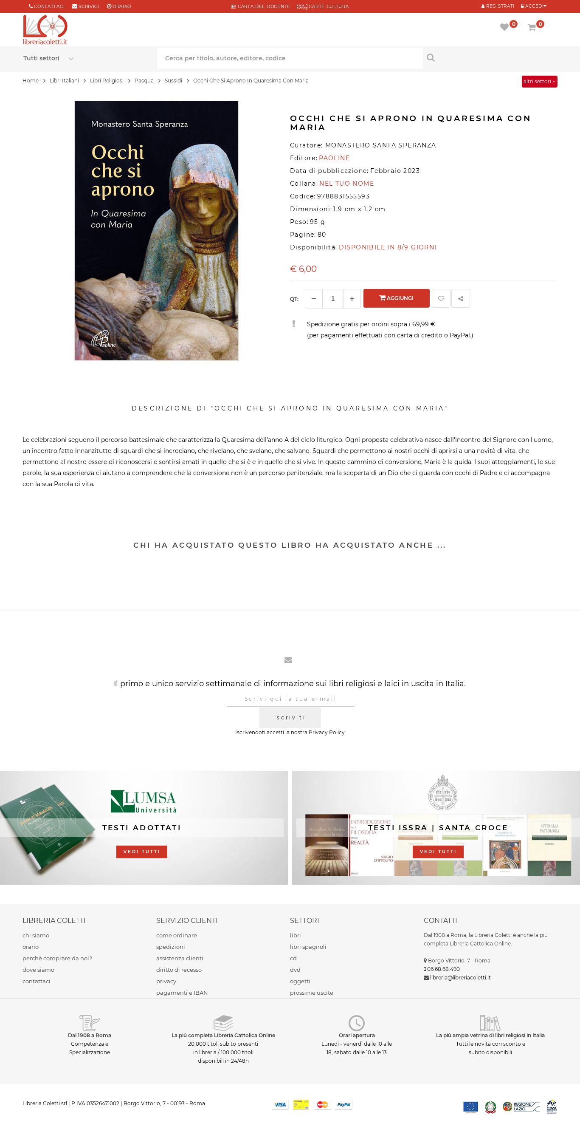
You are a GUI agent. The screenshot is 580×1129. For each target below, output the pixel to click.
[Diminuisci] (313, 298)
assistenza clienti (179, 958)
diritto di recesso (179, 969)
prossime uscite (311, 992)
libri (295, 935)
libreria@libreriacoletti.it (460, 977)
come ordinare (176, 935)
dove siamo (38, 969)
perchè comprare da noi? (57, 958)
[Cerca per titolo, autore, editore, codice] (490, 57)
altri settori (538, 81)
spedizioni (170, 946)
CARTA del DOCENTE (263, 6)
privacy (166, 981)
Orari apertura (357, 1035)
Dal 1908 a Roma (89, 1035)
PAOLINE (334, 158)
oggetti (300, 981)
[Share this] (460, 298)
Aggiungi (400, 298)
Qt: (294, 299)
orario (122, 6)
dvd (295, 969)
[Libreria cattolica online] (45, 30)
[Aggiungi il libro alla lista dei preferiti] (441, 298)
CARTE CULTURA (328, 6)
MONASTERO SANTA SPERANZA (380, 145)
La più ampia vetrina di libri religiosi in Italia (490, 1035)
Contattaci (49, 6)
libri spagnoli (308, 946)
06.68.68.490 (443, 969)
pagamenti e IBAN (182, 992)
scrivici (89, 6)
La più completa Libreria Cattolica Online (223, 1035)
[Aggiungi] (351, 298)
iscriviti (290, 717)
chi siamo (36, 935)
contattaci (37, 981)
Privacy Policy (327, 732)
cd (293, 958)
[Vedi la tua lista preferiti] (506, 28)
